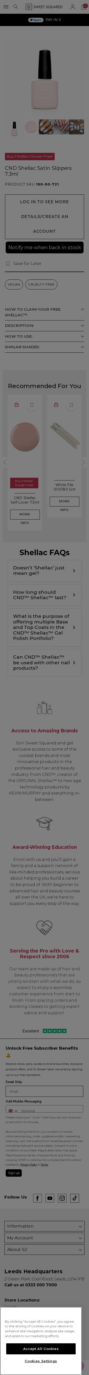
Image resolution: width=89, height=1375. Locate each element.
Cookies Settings (41, 1361)
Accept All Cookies (41, 1349)
